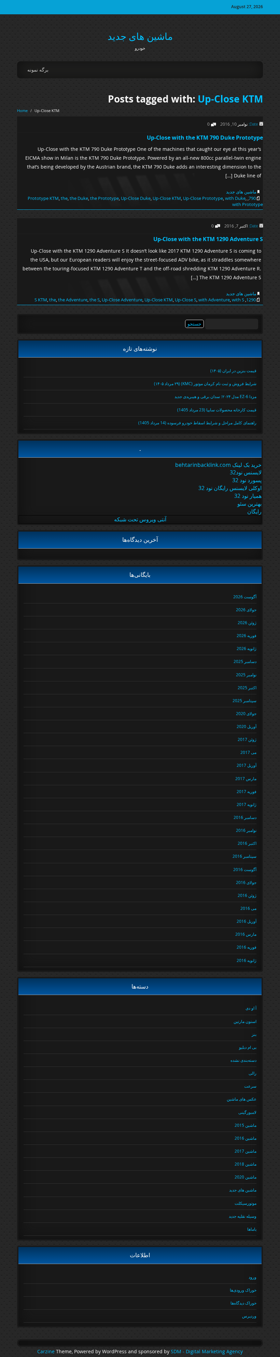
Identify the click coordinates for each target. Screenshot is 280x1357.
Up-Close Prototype (203, 198)
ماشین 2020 (245, 1177)
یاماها (251, 1229)
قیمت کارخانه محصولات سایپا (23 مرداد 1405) (216, 409)
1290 (251, 300)
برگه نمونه (37, 69)
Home (22, 110)
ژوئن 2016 (247, 895)
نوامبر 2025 (246, 674)
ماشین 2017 (245, 1151)
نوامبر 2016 (246, 830)
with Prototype (247, 204)
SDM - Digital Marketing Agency (207, 1351)
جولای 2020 (246, 713)
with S (238, 300)
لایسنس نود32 (246, 472)
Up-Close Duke (136, 198)
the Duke (79, 198)
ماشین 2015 (245, 1125)
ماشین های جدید (140, 36)
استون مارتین (245, 1021)
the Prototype (104, 198)
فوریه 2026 (246, 635)
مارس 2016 (245, 934)
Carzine (46, 1351)
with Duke (235, 198)
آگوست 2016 (244, 869)
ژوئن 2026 (247, 622)
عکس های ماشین (241, 1099)
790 (252, 198)
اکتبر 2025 (247, 687)
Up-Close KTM (230, 99)
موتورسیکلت (245, 1203)
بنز (254, 1034)
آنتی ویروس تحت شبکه (140, 519)
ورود (252, 1277)
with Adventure (214, 300)
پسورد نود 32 (247, 480)
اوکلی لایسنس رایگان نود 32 (230, 488)
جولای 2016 (246, 882)
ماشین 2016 (245, 1138)
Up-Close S (185, 300)
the (64, 198)
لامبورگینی (247, 1112)
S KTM (40, 300)
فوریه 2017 (246, 791)
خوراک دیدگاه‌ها (243, 1303)
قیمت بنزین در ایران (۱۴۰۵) (233, 370)
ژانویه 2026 (246, 648)
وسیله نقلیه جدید (242, 1216)
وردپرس (249, 1316)
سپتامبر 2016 (244, 856)
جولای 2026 (246, 609)
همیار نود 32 (248, 496)
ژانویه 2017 (246, 804)
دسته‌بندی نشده (243, 1060)
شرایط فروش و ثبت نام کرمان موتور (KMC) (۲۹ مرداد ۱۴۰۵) (205, 383)
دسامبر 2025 (245, 661)
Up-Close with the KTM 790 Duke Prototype (205, 137)
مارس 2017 (245, 778)
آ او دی (251, 1008)
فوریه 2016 (246, 947)
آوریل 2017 (246, 765)
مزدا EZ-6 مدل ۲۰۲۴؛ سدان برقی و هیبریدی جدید (215, 396)
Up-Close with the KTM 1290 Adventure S (208, 239)
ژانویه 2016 (246, 960)
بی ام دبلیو (247, 1047)
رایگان (254, 511)
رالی (252, 1073)
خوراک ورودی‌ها (243, 1290)
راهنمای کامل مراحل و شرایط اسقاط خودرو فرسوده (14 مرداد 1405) (197, 422)
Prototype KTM (43, 198)
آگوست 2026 (244, 596)
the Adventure (72, 300)
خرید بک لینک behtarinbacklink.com (218, 465)
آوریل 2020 (246, 726)
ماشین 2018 (245, 1164)
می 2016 (248, 908)
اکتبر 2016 (247, 843)
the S (94, 300)
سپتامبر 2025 (244, 700)
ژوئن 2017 (247, 739)
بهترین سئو (249, 503)
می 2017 (248, 752)
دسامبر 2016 (245, 817)
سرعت (250, 1086)
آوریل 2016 (246, 921)
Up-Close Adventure (122, 300)
